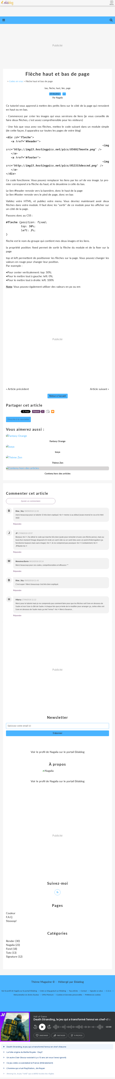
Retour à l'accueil (57, 396)
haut (58, 88)
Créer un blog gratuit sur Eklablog (53, 991)
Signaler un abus (96, 991)
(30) (13, 941)
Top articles (73, 991)
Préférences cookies (93, 995)
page (68, 88)
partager (61, 1035)
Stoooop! (11, 921)
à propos (78, 1035)
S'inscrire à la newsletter (18, 419)
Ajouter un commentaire (30, 501)
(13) (11, 953)
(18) (11, 949)
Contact (84, 991)
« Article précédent (17, 389)
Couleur (10, 913)
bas (46, 88)
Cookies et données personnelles (69, 995)
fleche (52, 88)
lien (63, 88)
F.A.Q (9, 917)
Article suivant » (99, 389)
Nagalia (54, 752)
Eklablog (79, 982)
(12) (14, 956)
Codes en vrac (16, 81)
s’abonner (43, 1035)
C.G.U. (108, 991)
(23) (13, 945)
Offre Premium (48, 995)
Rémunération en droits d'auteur (26, 995)
